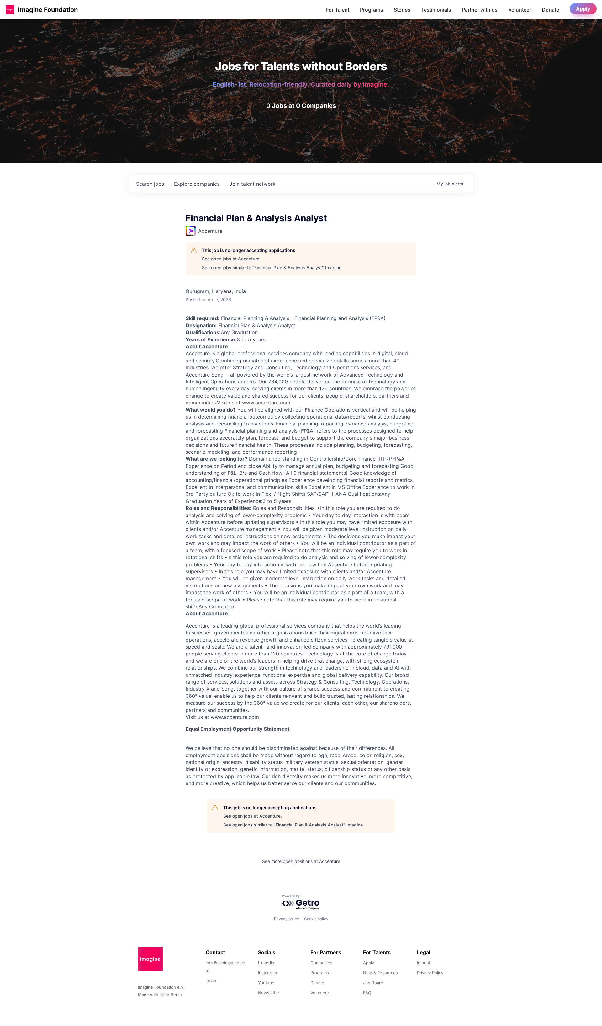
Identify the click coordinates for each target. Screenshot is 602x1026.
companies (196, 184)
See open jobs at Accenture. (231, 258)
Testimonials (436, 10)
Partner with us (480, 10)
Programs (371, 10)
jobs (150, 184)
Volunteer (519, 10)
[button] (10, 10)
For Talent (337, 10)
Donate (550, 10)
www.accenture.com (235, 717)
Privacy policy (286, 918)
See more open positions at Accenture (301, 861)
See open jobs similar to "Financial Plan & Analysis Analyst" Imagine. (272, 267)
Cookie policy (316, 918)
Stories (402, 10)
